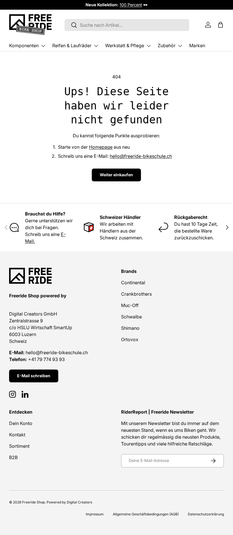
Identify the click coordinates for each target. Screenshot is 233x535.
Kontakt (17, 434)
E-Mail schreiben (33, 375)
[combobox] (127, 25)
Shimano (130, 328)
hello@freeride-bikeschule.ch (141, 156)
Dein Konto (20, 423)
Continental (133, 282)
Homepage (101, 147)
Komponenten (24, 45)
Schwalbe (131, 317)
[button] (220, 24)
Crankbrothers (136, 294)
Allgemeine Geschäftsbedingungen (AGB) (146, 514)
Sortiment (19, 446)
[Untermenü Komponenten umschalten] (43, 45)
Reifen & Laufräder (71, 45)
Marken (197, 45)
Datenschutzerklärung (206, 514)
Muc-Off (130, 305)
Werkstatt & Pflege (124, 45)
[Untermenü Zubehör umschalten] (180, 45)
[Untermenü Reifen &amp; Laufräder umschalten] (96, 45)
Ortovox (129, 339)
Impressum (95, 514)
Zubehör (167, 45)
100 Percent (131, 4)
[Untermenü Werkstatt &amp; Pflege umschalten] (148, 45)
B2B (13, 457)
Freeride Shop (33, 502)
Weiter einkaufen (116, 174)
